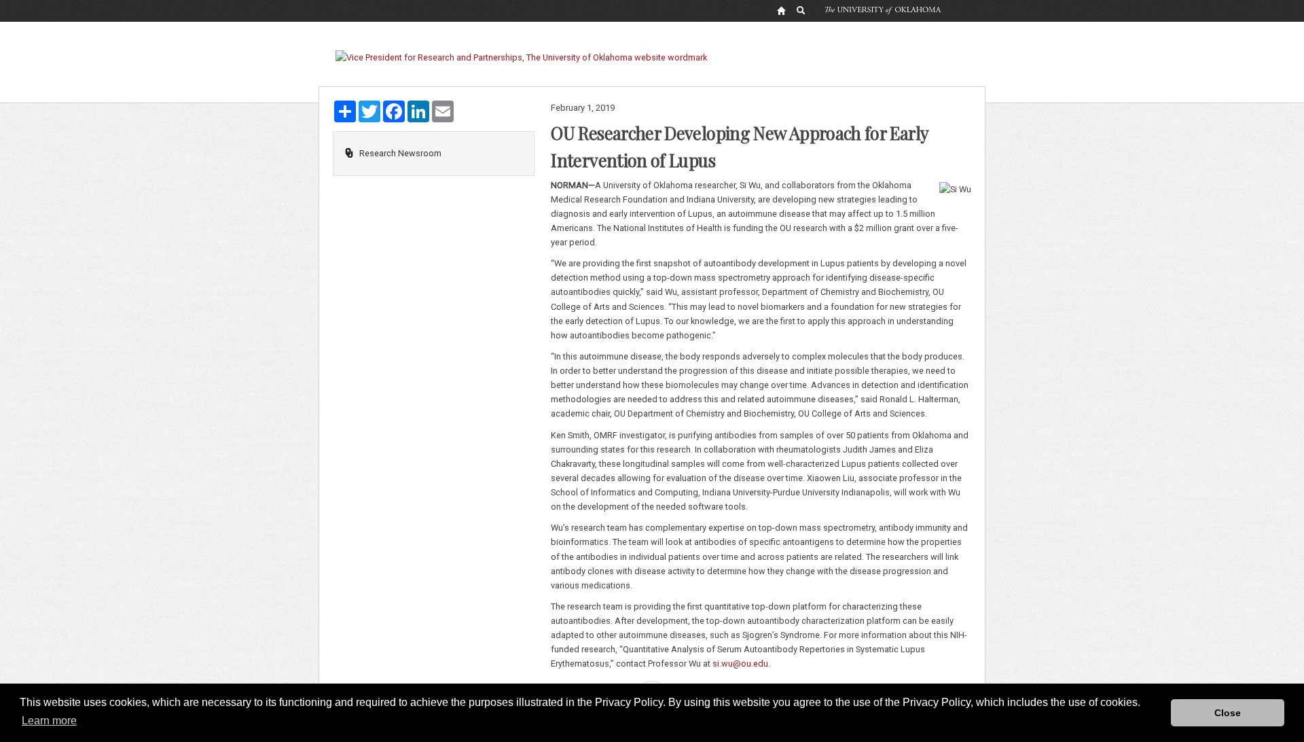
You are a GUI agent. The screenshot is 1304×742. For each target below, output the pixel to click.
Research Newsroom (400, 153)
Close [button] (1227, 712)
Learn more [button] (49, 720)
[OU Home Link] (781, 10)
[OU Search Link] (801, 10)
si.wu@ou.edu (740, 663)
